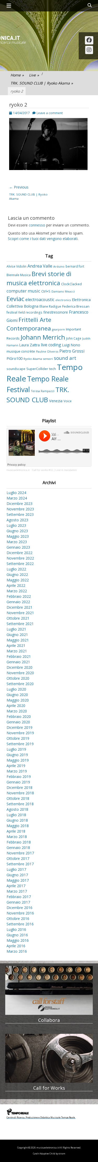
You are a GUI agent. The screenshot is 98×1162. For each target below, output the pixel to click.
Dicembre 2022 (19, 552)
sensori (48, 359)
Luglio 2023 (16, 525)
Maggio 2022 (18, 579)
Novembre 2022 (20, 558)
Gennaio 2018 (18, 847)
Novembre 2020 (20, 672)
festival (12, 312)
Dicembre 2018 (19, 787)
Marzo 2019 (17, 771)
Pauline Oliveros (47, 351)
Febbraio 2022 (19, 596)
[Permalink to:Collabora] (49, 990)
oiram (62, 1153)
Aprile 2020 (16, 705)
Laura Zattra (29, 344)
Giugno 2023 (17, 530)
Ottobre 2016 (18, 918)
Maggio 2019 (18, 760)
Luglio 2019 (16, 749)
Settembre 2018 (20, 803)
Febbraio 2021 (19, 656)
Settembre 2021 (20, 623)
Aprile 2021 (16, 645)
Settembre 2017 (20, 863)
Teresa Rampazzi (42, 391)
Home (17, 75)
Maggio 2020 (18, 700)
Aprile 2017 (16, 885)
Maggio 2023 (18, 536)
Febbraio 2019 (19, 776)
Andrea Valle (39, 266)
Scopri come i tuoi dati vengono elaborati (43, 238)
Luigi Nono (71, 344)
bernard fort (75, 266)
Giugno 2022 (17, 574)
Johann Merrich (43, 337)
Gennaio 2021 (18, 661)
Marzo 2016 (17, 951)
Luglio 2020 (16, 689)
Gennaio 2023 (18, 547)
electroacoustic (39, 299)
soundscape (16, 369)
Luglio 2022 (16, 569)
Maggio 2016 (18, 940)
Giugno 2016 (17, 934)
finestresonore (55, 312)
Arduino (59, 266)
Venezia (55, 400)
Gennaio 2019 (18, 782)
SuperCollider (37, 368)
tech (52, 368)
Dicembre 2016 (19, 907)
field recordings (30, 312)
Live (34, 75)
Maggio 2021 (18, 640)
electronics (63, 300)
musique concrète (21, 351)
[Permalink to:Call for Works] (49, 1058)
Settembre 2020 (20, 683)
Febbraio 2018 (19, 842)
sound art (65, 358)
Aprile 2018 (16, 831)
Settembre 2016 (20, 923)
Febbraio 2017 (19, 896)
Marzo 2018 (17, 836)
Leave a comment (50, 113)
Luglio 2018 (16, 814)
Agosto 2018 (17, 809)
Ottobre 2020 (18, 678)
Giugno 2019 (17, 754)
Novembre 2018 (20, 792)
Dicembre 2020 (19, 667)
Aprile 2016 (16, 945)
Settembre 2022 (20, 563)
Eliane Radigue (50, 306)
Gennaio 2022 (18, 601)
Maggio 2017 (18, 880)
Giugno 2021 (17, 634)
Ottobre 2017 (18, 858)
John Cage (73, 338)
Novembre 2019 (20, 732)
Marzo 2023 (17, 541)
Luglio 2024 (16, 492)
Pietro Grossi (71, 351)
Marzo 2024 (17, 498)
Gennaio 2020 (18, 721)
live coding (51, 345)
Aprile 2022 (16, 585)
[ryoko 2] (48, 168)
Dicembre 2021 (19, 607)
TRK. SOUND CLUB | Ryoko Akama (41, 83)
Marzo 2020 (17, 711)
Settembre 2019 (20, 743)
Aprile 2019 (16, 765)
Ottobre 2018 (18, 798)
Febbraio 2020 (19, 716)
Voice (68, 401)
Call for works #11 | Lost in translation (54, 470)
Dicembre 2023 (19, 503)
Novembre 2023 (20, 509)
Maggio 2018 (18, 825)
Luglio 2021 (16, 629)
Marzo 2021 (17, 650)
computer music (23, 291)
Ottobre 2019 (18, 738)
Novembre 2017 (20, 853)
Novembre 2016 (20, 913)
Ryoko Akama (33, 359)
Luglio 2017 (16, 869)
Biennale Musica (19, 275)
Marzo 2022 (17, 590)
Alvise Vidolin (16, 266)
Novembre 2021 (20, 612)
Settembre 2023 (20, 514)
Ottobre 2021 (18, 618)
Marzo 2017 (17, 891)
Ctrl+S (45, 291)
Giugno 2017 (17, 874)
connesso (37, 225)
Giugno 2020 (17, 694)
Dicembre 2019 (19, 727)
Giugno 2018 (17, 820)
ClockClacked (71, 284)
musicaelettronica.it (18, 470)
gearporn (58, 329)
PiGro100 (14, 358)
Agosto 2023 (17, 519)
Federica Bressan (75, 306)
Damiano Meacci (63, 291)
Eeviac (15, 299)
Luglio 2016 (16, 929)
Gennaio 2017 (18, 902)
